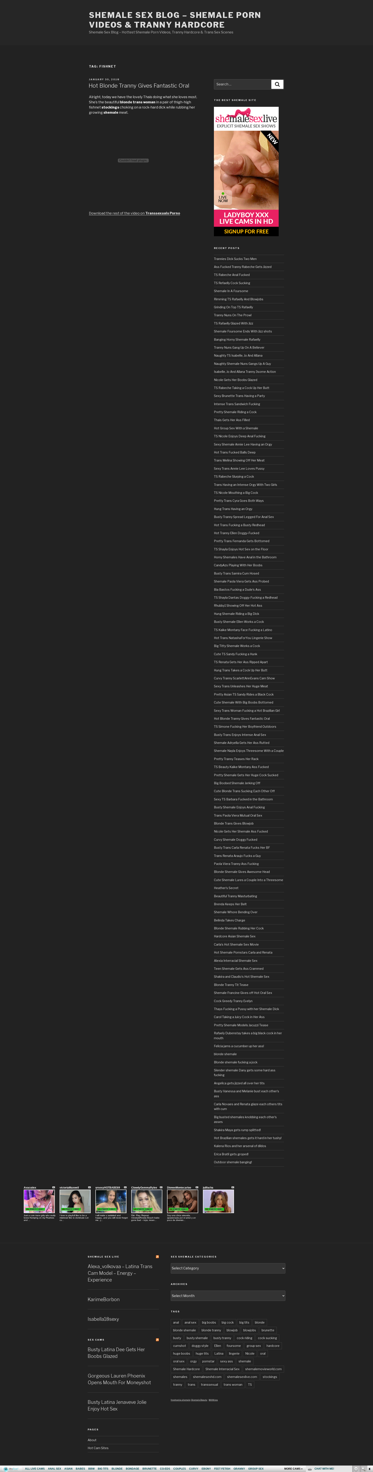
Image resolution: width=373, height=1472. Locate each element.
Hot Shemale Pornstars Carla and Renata (243, 952)
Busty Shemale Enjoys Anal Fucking (239, 807)
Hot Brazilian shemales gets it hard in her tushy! (247, 1138)
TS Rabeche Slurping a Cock (234, 476)
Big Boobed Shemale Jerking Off (237, 783)
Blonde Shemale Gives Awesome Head (242, 872)
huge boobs (181, 1353)
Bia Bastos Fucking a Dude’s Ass (237, 589)
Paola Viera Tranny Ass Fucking (236, 864)
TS (250, 1384)
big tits (244, 1322)
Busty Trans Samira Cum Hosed (236, 573)
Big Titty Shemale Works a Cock (237, 646)
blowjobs (249, 1330)
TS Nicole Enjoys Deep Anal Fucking (240, 436)
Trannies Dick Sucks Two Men (235, 259)
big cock (228, 1322)
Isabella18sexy (103, 1319)
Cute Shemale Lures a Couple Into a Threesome (248, 880)
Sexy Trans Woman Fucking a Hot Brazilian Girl (247, 710)
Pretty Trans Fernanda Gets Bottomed (241, 541)
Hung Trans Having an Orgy (233, 509)
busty (177, 1338)
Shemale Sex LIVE (103, 1256)
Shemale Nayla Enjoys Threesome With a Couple (249, 751)
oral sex (179, 1361)
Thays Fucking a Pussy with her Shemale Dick (246, 1009)
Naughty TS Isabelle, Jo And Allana (238, 355)
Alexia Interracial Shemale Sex (236, 960)
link (369, 1404)
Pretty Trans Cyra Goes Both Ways (239, 500)
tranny (177, 1384)
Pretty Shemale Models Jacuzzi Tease (241, 1025)
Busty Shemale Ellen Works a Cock (239, 621)
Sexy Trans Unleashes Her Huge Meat (241, 686)
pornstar (208, 1361)
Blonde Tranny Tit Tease (231, 985)
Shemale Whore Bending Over (236, 912)
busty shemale (197, 1338)
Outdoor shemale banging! (233, 1162)
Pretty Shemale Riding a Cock (235, 412)
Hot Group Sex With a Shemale (236, 428)
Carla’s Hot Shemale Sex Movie (236, 944)
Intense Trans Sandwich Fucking (237, 404)
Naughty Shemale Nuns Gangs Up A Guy (242, 363)
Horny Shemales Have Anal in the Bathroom (245, 557)
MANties (213, 1400)
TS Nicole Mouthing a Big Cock (236, 492)
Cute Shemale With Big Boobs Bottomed (243, 702)
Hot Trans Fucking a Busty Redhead (239, 525)
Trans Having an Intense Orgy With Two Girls (245, 484)
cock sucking (267, 1338)
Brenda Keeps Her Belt (230, 904)
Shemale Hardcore (186, 1369)
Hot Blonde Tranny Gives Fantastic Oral (139, 85)
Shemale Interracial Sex (222, 1369)
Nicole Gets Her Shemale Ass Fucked (241, 831)
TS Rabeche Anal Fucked (232, 275)
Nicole (249, 1353)
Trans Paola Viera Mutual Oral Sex (238, 815)
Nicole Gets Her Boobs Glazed (235, 380)
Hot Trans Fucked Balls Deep (235, 452)
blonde (260, 1322)
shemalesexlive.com (242, 1377)
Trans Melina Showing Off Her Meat (239, 460)
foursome (234, 1346)
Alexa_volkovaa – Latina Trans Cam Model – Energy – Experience (120, 1273)
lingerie (234, 1353)
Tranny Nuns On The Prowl (232, 315)
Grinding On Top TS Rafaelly (233, 307)
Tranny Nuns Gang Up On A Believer (239, 347)
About (92, 1440)
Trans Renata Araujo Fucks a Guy (237, 856)
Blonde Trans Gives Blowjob (234, 823)
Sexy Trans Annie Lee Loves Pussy (239, 468)
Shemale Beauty (199, 1400)
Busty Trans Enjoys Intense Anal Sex (240, 735)
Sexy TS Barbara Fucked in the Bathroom (243, 799)
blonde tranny (211, 1330)
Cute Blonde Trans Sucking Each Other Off (244, 791)
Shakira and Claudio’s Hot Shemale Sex (241, 976)
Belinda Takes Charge (229, 920)
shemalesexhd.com (207, 1377)
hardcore (273, 1346)
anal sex (190, 1322)
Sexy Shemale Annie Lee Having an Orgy (243, 444)
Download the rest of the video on (134, 213)
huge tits (202, 1353)
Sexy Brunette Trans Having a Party (239, 396)
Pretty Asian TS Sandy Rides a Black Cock (244, 694)
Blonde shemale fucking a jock (236, 1062)
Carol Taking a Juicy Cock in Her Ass (239, 1017)
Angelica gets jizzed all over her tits (239, 1083)
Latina (218, 1353)
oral (263, 1353)
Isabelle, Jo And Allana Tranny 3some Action (245, 371)
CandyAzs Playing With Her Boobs (238, 565)
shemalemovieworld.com (263, 1369)
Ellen (217, 1346)
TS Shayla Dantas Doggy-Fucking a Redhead (246, 597)
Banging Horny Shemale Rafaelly (237, 339)
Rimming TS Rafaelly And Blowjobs (238, 299)
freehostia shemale (180, 1400)
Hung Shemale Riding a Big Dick (236, 614)
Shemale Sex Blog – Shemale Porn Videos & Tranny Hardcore (175, 20)
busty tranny (222, 1338)
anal (176, 1322)
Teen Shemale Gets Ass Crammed (239, 968)
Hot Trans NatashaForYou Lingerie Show (243, 638)
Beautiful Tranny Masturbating (235, 896)
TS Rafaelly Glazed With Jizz (233, 323)
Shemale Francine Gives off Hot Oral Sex (243, 993)
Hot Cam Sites (98, 1448)
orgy (193, 1361)
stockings (270, 1377)
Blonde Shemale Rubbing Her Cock (239, 928)
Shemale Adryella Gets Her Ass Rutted (241, 743)
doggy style (200, 1346)
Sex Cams (96, 1339)
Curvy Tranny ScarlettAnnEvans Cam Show (244, 678)
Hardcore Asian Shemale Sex (235, 936)
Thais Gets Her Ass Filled (232, 420)
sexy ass (226, 1361)
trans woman (233, 1384)
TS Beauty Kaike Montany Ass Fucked (241, 767)
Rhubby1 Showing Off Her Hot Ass (238, 605)
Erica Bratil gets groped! (231, 1154)
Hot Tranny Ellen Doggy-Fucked (236, 533)
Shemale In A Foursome (231, 291)
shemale (245, 1361)
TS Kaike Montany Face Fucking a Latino (243, 630)
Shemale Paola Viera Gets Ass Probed (241, 581)
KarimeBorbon (104, 1299)
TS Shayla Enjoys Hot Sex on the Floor (241, 549)
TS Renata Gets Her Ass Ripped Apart (241, 662)
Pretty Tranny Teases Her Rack (236, 759)
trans (191, 1384)
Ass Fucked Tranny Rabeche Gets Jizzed (243, 267)
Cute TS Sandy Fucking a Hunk (235, 654)
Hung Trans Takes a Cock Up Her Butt (240, 670)
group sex (254, 1346)
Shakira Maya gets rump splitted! (237, 1130)
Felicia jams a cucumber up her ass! (239, 1046)
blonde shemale (225, 1054)
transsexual (209, 1384)
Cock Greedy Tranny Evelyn (233, 1001)
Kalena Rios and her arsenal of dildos (240, 1146)
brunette (268, 1330)
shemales (180, 1377)
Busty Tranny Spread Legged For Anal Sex (244, 517)
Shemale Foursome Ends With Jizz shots (243, 331)
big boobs (209, 1322)
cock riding (244, 1338)
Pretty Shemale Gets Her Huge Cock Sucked (246, 775)
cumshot (179, 1346)
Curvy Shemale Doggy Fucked (235, 839)
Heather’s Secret (226, 888)
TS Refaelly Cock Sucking (232, 283)
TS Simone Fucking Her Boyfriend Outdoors (245, 726)
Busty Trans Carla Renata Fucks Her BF (242, 847)
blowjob (232, 1330)
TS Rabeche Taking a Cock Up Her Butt (241, 388)
